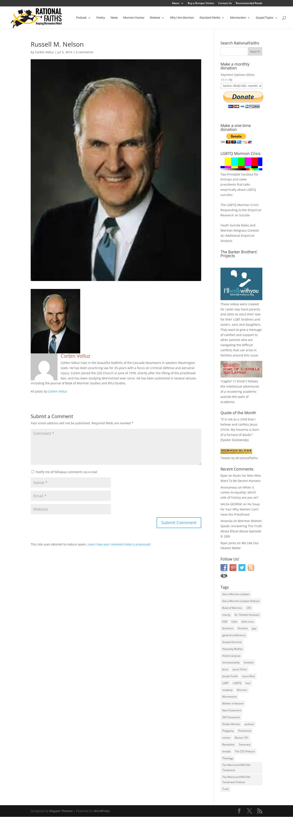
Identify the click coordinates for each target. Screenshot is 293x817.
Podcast (81, 18)
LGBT (236, 319)
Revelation (228, 744)
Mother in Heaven (233, 703)
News (114, 18)
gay (254, 628)
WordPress (102, 811)
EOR (224, 621)
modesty (227, 690)
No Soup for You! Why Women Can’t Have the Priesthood (240, 509)
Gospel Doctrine (232, 642)
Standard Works (209, 18)
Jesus (225, 669)
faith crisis (248, 621)
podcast (249, 724)
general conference (234, 635)
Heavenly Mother (232, 649)
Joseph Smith (230, 676)
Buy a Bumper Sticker (201, 3)
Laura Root (248, 676)
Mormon (242, 690)
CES (248, 608)
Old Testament (231, 717)
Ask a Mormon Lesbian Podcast (241, 601)
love (248, 683)
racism (226, 737)
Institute (249, 662)
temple (226, 751)
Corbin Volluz (44, 52)
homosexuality (231, 662)
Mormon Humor (133, 18)
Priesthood (244, 731)
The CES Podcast (245, 751)
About (176, 3)
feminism (227, 628)
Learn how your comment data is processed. (119, 544)
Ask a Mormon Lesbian (235, 594)
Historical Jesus (231, 656)
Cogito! (226, 381)
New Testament (231, 710)
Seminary (244, 744)
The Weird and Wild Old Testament (236, 767)
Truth (225, 789)
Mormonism (238, 18)
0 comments (84, 52)
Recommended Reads (249, 3)
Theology (227, 758)
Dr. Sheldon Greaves (247, 615)
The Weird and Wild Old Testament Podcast (236, 779)
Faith (234, 621)
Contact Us (225, 3)
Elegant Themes (61, 811)
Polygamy (228, 731)
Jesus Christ (240, 669)
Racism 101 (241, 737)
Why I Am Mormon (182, 18)
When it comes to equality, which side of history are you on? (239, 492)
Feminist (243, 628)
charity (226, 615)
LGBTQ (237, 683)
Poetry (100, 18)
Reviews (155, 18)
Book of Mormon (232, 608)
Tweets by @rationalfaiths (239, 458)
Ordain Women (231, 724)
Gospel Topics (264, 18)
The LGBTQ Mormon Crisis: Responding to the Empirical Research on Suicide (241, 210)
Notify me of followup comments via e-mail (66, 472)
